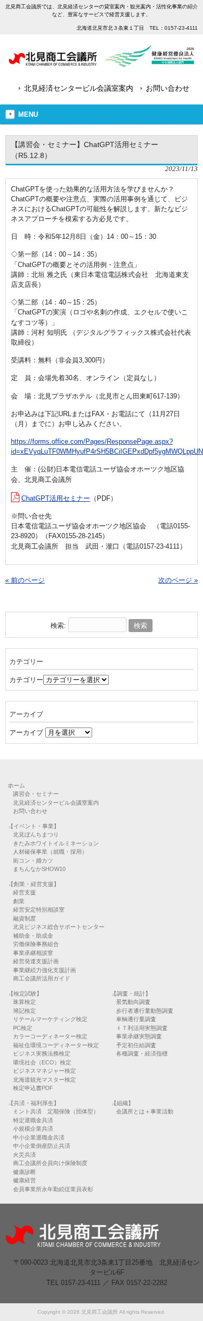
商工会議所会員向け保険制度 (50, 1163)
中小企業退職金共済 (39, 1137)
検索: (58, 625)
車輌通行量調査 (136, 1019)
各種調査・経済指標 (142, 1053)
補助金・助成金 (33, 935)
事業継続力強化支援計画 (44, 970)
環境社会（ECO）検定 (42, 1062)
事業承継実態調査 (139, 1036)
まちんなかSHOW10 (39, 869)
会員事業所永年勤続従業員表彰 (53, 1189)
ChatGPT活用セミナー (55, 498)
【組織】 (122, 1103)
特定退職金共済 (33, 1120)
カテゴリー (26, 680)
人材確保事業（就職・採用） (50, 852)
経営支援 (24, 892)
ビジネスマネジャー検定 (44, 1071)
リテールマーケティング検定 (50, 1019)
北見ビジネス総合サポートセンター (59, 927)
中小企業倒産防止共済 (41, 1146)
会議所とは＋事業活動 (144, 1111)
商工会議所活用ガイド (41, 978)
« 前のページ (25, 580)
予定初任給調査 (136, 1045)
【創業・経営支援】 (33, 884)
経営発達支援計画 (36, 961)
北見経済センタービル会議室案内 (78, 88)
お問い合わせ (167, 88)
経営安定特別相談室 (39, 909)
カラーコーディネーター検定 (50, 1036)
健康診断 (24, 1172)
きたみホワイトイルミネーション (56, 843)
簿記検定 (24, 1011)
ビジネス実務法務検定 (41, 1053)
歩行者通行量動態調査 (144, 1011)
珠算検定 (24, 1002)
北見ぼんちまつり (36, 834)
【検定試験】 (25, 993)
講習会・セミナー (36, 794)
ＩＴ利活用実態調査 (142, 1028)
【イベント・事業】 (33, 826)
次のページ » (178, 580)
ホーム (16, 785)
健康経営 (24, 1180)
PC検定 (22, 1028)
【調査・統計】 (131, 993)
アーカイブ (26, 732)
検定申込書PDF (33, 1088)
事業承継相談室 (33, 953)
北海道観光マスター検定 (44, 1079)
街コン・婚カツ (33, 860)
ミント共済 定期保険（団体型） (56, 1111)
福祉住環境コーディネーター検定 (56, 1045)
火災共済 (24, 1155)
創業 (18, 901)
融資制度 (24, 918)
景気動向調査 (133, 1002)
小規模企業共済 (33, 1128)
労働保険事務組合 (36, 944)
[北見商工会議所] (101, 63)
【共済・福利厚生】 (33, 1103)
